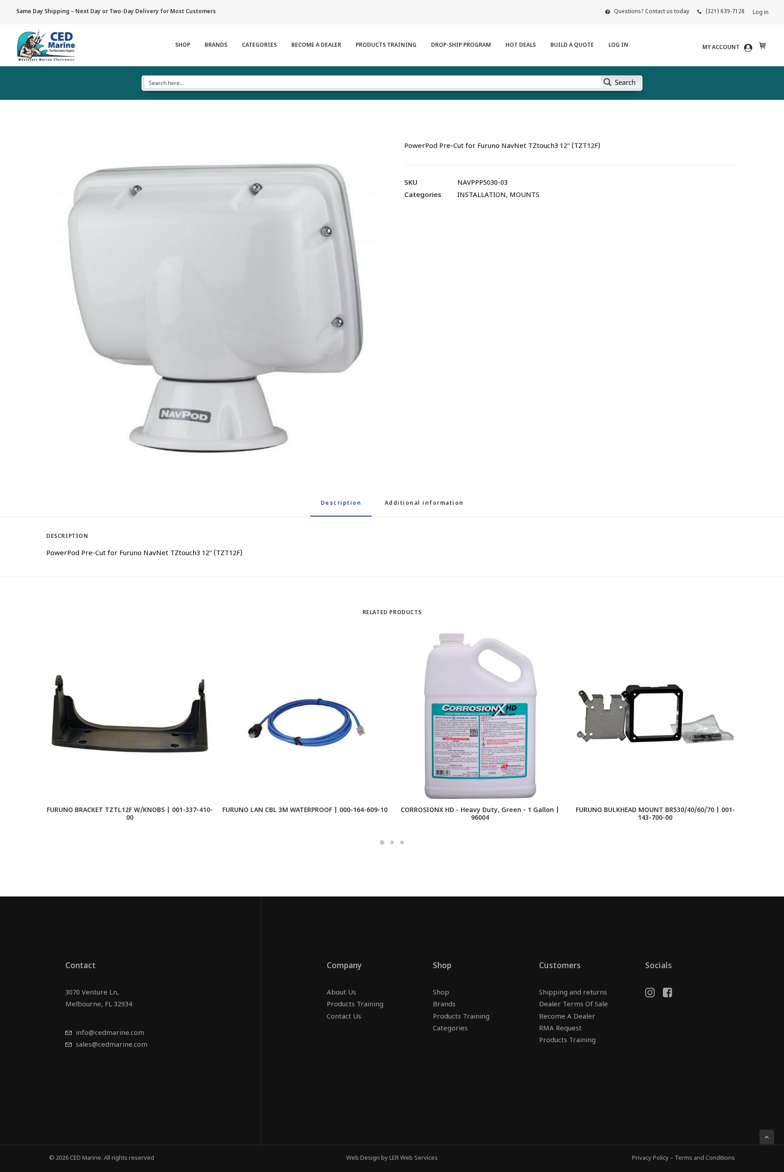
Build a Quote (572, 45)
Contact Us (344, 1017)
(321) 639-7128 (725, 11)
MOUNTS (524, 195)
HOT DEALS (520, 45)
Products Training (386, 45)
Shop (182, 45)
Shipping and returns (573, 993)
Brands (216, 45)
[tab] (424, 507)
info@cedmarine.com (110, 1033)
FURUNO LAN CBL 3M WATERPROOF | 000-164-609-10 (304, 810)
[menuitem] (647, 12)
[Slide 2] (392, 842)
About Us (341, 993)
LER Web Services (413, 1158)
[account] (728, 48)
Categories (259, 45)
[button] (213, 299)
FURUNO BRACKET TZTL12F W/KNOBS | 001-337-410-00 (130, 814)
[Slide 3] (402, 842)
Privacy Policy (650, 1158)
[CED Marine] (46, 45)
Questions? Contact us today (651, 11)
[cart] (761, 45)
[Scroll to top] (767, 1137)
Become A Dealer (316, 45)
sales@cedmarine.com (111, 1045)
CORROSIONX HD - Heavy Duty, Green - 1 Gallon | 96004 (480, 814)
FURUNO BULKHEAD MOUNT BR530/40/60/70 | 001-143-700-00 (655, 814)
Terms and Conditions (705, 1158)
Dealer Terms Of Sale (573, 1004)
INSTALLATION (481, 195)
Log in (761, 12)
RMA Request (560, 1028)
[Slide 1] (382, 842)
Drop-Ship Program (461, 45)
